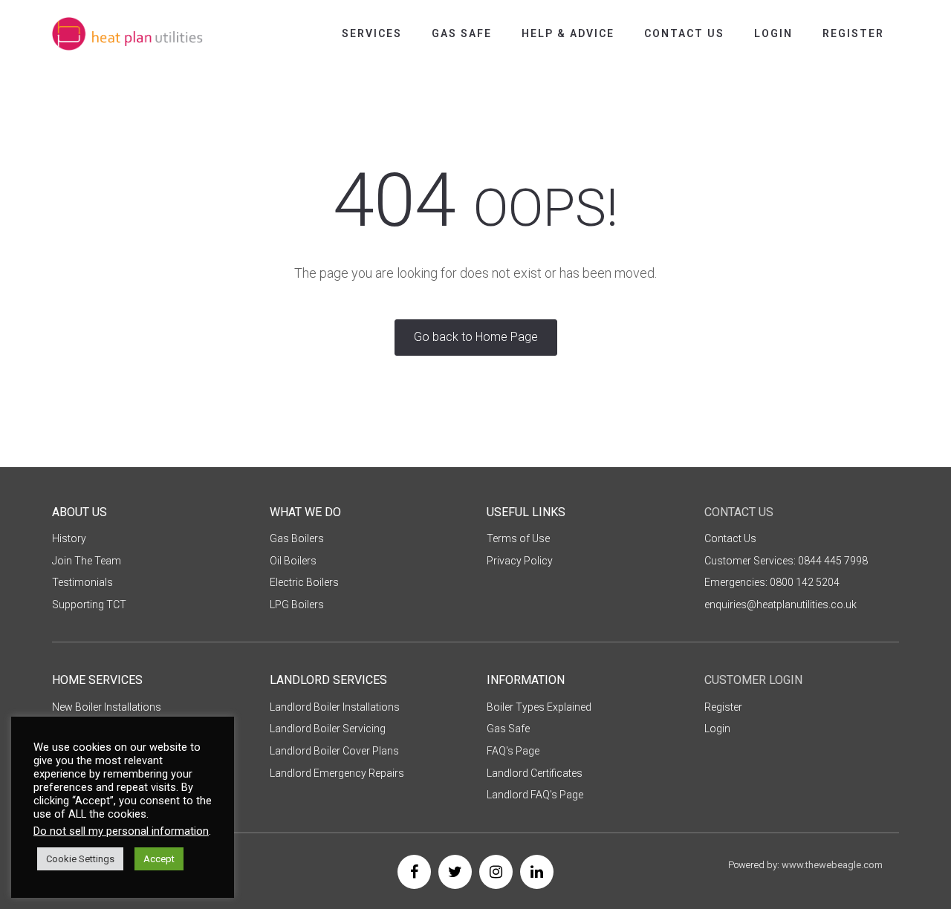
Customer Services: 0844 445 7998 (786, 561)
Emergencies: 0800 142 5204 (772, 582)
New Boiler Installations (106, 707)
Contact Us (684, 33)
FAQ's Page (513, 751)
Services (372, 33)
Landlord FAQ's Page (535, 795)
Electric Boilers (304, 582)
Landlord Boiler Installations (335, 707)
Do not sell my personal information (121, 831)
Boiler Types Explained (539, 707)
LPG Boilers (297, 604)
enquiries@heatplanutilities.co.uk (780, 604)
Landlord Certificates (534, 773)
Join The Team (86, 561)
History (69, 538)
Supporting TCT (89, 604)
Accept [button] (159, 858)
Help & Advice (568, 33)
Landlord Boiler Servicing (328, 728)
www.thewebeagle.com (832, 864)
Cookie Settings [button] (80, 858)
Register (853, 33)
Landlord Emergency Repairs (337, 773)
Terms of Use (518, 538)
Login (773, 33)
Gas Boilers (297, 538)
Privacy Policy (520, 561)
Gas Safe (462, 33)
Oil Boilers (293, 561)
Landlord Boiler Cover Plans (334, 751)
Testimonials (82, 582)
